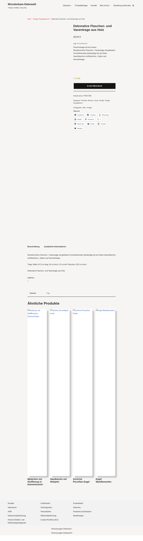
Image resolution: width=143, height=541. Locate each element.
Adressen (77, 507)
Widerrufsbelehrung (48, 516)
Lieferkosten (45, 503)
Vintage (89, 107)
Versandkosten (82, 43)
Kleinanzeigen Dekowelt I (61, 529)
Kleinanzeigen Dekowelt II (61, 533)
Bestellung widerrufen (122, 5)
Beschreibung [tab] (33, 247)
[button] (71, 5)
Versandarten (46, 511)
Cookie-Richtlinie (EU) (49, 520)
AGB (10, 511)
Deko (84, 107)
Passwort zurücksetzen (82, 511)
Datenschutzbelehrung (17, 516)
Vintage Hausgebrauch (41, 19)
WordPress (30, 538)
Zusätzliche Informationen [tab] (55, 247)
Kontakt (94, 5)
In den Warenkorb (94, 86)
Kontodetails (78, 503)
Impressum (12, 507)
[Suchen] (133, 5)
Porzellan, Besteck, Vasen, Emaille (92, 100)
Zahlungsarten (46, 507)
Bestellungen (78, 516)
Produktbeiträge (81, 5)
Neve (10, 538)
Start (29, 19)
